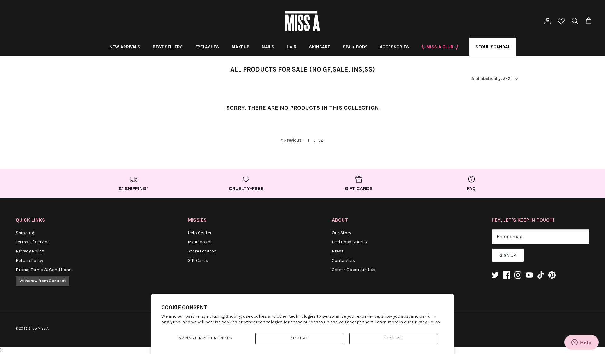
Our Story (341, 232)
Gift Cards (198, 260)
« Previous (291, 140)
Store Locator (202, 251)
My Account (200, 242)
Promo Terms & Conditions (44, 269)
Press (338, 251)
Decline (393, 338)
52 (320, 140)
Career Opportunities (353, 269)
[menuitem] (125, 47)
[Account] (546, 21)
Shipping (25, 232)
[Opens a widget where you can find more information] (581, 343)
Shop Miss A (38, 329)
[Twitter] (495, 275)
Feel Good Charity (349, 242)
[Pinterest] (552, 275)
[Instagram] (517, 275)
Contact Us (343, 260)
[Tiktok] (540, 275)
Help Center (200, 232)
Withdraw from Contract (43, 280)
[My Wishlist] (561, 21)
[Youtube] (529, 275)
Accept (299, 338)
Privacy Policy (426, 322)
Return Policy (29, 260)
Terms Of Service (32, 242)
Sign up (508, 255)
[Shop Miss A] (302, 21)
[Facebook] (506, 275)
